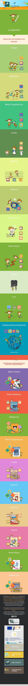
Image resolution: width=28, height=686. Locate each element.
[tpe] (14, 300)
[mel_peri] (14, 108)
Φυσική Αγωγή (14, 246)
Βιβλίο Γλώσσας (14, 372)
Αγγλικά (14, 530)
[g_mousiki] (14, 488)
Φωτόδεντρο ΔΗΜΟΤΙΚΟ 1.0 (13, 596)
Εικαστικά (14, 189)
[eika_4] (14, 511)
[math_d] (14, 420)
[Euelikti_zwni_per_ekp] (14, 329)
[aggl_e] (14, 278)
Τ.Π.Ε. (14, 297)
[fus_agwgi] (14, 249)
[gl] (14, 51)
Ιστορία (14, 133)
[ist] (14, 136)
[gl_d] (14, 375)
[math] (14, 80)
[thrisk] (14, 221)
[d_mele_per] (14, 443)
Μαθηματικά (14, 76)
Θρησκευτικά (14, 218)
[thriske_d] (14, 579)
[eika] (14, 193)
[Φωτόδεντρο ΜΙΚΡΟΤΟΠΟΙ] (14, 618)
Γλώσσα (14, 48)
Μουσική (14, 161)
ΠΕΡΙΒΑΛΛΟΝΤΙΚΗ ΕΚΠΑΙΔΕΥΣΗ (14, 325)
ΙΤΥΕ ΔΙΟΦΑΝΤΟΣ (7, 597)
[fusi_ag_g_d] (14, 556)
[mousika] (14, 164)
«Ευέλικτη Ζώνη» (14, 352)
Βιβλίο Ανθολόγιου (14, 394)
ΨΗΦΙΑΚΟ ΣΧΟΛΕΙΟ (15, 646)
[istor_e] (14, 466)
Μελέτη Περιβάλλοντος (14, 104)
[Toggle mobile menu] (24, 3)
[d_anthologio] (14, 398)
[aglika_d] (14, 533)
